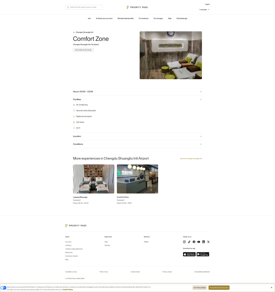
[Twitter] (208, 242)
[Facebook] (194, 242)
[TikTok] (189, 242)
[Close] (271, 287)
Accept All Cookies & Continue (219, 287)
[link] (189, 254)
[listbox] (204, 10)
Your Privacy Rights (199, 287)
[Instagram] (184, 242)
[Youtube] (198, 242)
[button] (171, 76)
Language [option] (203, 9)
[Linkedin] (203, 242)
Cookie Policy (67, 289)
